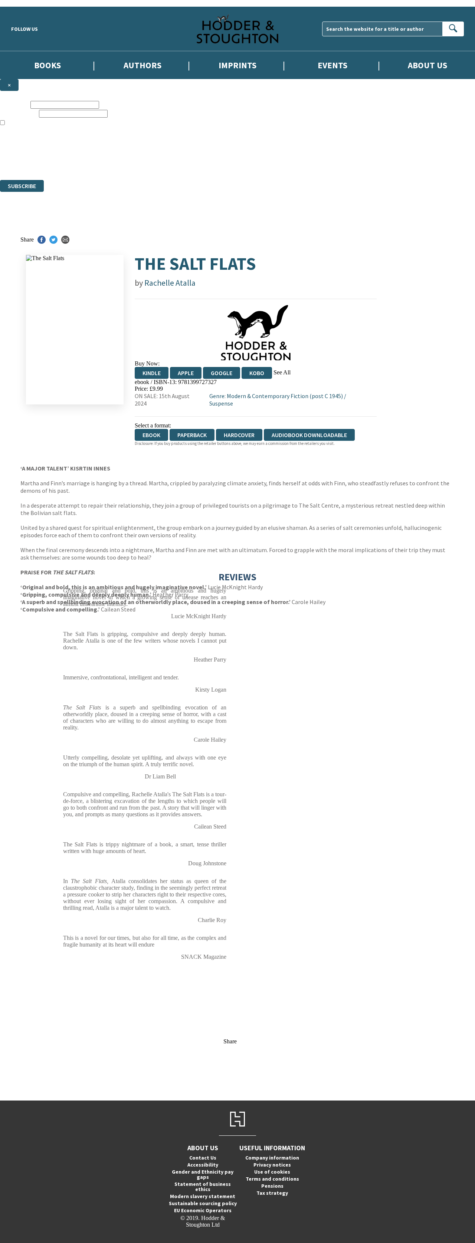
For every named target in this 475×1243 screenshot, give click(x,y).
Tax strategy (272, 1193)
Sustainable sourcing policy (203, 1203)
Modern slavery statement (202, 1196)
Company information (272, 1157)
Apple (186, 373)
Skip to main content (24, 3)
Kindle (151, 373)
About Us (427, 65)
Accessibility (202, 1164)
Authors (142, 65)
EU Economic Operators (203, 1210)
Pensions (272, 1186)
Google (221, 373)
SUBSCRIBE (22, 186)
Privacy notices (272, 1164)
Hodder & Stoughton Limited (85, 150)
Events (332, 65)
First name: (14, 104)
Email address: (18, 113)
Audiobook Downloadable (309, 435)
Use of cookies (272, 1171)
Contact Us (202, 1157)
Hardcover (239, 435)
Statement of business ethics (202, 1187)
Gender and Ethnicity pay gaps (202, 1174)
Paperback (192, 435)
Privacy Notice (146, 163)
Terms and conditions (272, 1178)
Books (47, 65)
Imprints (237, 65)
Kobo (256, 373)
